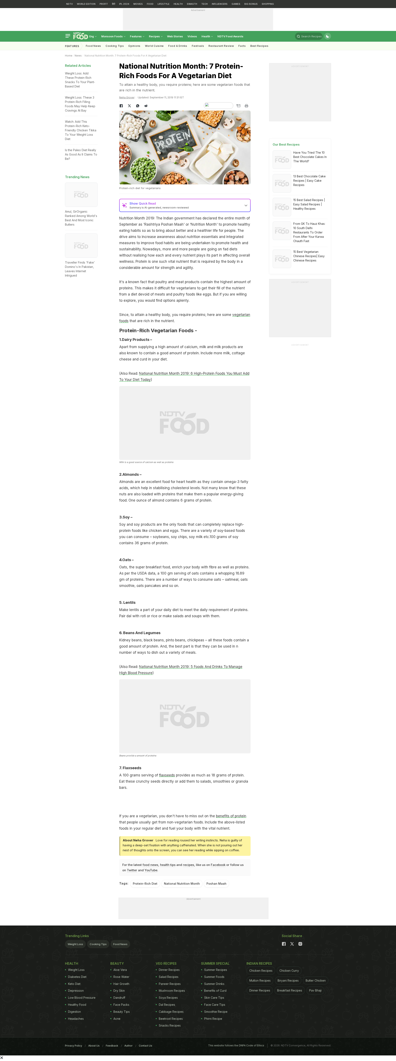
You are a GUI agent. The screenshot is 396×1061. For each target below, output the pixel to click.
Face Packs (121, 1004)
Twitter (132, 870)
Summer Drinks (214, 984)
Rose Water (121, 977)
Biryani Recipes (288, 980)
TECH (204, 3)
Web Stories (175, 36)
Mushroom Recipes (172, 990)
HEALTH (178, 3)
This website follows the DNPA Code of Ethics (236, 1045)
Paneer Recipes (170, 984)
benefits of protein (231, 816)
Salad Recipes (168, 977)
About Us (94, 1045)
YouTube (151, 870)
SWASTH (192, 3)
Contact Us (145, 1045)
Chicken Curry (289, 970)
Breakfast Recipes (289, 990)
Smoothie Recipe (215, 1011)
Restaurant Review (221, 45)
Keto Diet (74, 984)
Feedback (112, 1045)
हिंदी (113, 3)
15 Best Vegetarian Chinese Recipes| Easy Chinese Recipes (309, 256)
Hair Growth (121, 984)
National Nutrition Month (182, 883)
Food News (93, 45)
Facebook (218, 865)
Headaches (76, 1018)
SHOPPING (268, 3)
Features (136, 36)
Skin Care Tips (214, 997)
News (78, 55)
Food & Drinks (177, 45)
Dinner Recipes (169, 970)
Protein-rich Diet (145, 883)
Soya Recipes (168, 997)
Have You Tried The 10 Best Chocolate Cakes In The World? (310, 157)
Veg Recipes (166, 963)
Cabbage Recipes (171, 1011)
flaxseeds (167, 775)
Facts (242, 45)
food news (150, 865)
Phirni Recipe (213, 1018)
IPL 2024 (124, 3)
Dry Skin (119, 990)
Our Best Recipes (286, 144)
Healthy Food (77, 1004)
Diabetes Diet (77, 977)
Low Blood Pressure (81, 997)
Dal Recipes (167, 1004)
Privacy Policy (73, 1045)
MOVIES (138, 3)
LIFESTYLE (164, 3)
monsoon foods (112, 36)
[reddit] (146, 105)
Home (68, 55)
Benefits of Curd (215, 990)
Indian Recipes (259, 963)
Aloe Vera (120, 970)
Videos (192, 36)
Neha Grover (126, 97)
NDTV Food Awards (230, 36)
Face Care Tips (214, 1004)
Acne (116, 1018)
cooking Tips (115, 45)
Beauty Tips (121, 1011)
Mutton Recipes (260, 980)
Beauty (117, 963)
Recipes (154, 36)
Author (128, 1045)
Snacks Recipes (170, 1025)
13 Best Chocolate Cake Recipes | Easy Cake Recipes (309, 180)
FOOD (150, 3)
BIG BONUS (251, 3)
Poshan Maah (216, 883)
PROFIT (104, 3)
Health (206, 36)
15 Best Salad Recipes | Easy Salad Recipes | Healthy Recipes (309, 204)
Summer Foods (214, 977)
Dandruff (119, 997)
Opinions (134, 45)
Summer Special (215, 963)
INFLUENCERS (219, 3)
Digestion (74, 1011)
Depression (76, 990)
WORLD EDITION (86, 3)
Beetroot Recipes (171, 1018)
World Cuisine (154, 45)
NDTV (69, 3)
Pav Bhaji (315, 990)
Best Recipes (259, 45)
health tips (168, 865)
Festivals (198, 45)
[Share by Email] (238, 105)
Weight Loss (75, 944)
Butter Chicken (316, 980)
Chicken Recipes (260, 970)
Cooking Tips (98, 944)
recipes (188, 865)
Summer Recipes (215, 970)
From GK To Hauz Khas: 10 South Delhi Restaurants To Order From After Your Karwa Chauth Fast (309, 232)
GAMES (236, 3)
